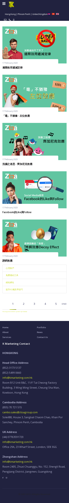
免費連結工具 (12, 275)
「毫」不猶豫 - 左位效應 (16, 115)
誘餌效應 (7, 260)
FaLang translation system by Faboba (14, 311)
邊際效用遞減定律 (12, 67)
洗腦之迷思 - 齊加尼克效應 (17, 164)
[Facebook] (2, 477)
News (40, 332)
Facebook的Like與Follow (16, 212)
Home (5, 327)
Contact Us (42, 337)
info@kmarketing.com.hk (17, 377)
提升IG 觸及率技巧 (14, 289)
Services (6, 337)
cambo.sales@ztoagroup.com (20, 412)
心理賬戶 (10, 268)
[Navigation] (3, 3)
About (5, 332)
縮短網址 (10, 282)
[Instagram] (6, 477)
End (64, 303)
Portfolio (41, 327)
